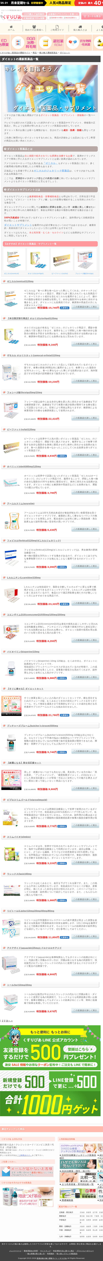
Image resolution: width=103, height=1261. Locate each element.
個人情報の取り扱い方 (36, 1254)
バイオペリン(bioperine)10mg (23, 652)
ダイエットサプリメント (18, 225)
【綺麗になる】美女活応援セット (24, 763)
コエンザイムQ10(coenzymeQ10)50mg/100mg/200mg (36, 615)
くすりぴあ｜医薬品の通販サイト (15, 53)
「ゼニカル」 (50, 163)
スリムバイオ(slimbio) (19, 837)
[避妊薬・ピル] (51, 50)
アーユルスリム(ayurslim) (20, 503)
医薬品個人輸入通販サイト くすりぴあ (52, 1258)
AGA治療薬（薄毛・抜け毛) (75, 1171)
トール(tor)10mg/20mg (19, 985)
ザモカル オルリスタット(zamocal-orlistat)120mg (33, 355)
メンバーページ (15, 1251)
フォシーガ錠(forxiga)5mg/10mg (24, 392)
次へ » (9, 1021)
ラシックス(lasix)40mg (19, 874)
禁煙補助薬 (67, 1200)
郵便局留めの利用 (31, 1251)
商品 (35, 53)
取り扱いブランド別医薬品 (67, 1254)
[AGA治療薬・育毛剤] (23, 50)
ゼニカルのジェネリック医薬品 (51, 170)
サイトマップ (45, 1251)
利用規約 (50, 1254)
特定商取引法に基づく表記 (63, 1251)
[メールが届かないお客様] (27, 1176)
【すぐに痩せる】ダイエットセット (25, 689)
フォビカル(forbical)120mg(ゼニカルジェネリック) (34, 540)
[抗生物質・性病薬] (78, 50)
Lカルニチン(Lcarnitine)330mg (24, 577)
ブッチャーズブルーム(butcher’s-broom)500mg (32, 726)
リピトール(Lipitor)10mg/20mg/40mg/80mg (30, 911)
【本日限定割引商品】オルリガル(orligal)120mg (32, 318)
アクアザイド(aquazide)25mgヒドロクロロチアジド (34, 948)
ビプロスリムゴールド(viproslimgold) (27, 800)
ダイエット (65, 53)
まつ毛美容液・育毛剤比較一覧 (77, 1184)
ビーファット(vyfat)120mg (21, 429)
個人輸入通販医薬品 (48, 53)
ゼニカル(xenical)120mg (20, 281)
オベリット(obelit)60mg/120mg (24, 466)
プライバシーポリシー (85, 1251)
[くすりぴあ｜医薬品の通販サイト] (11, 20)
